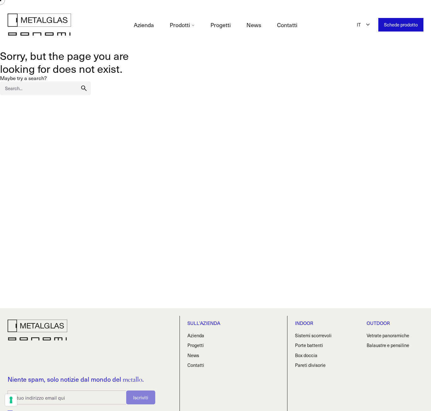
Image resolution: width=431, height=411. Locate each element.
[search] (84, 88)
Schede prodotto (401, 24)
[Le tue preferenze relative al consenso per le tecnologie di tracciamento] (11, 400)
